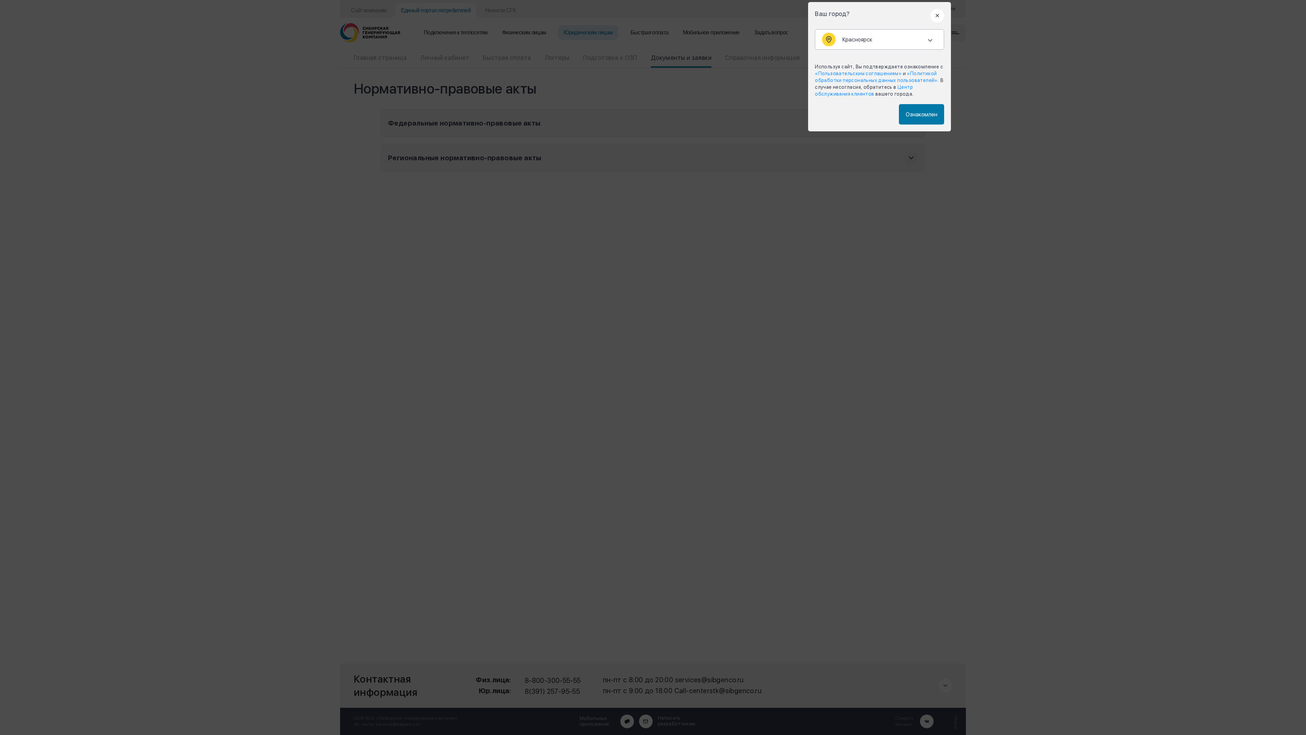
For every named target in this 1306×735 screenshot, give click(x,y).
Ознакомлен (921, 114)
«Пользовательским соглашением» (858, 73)
